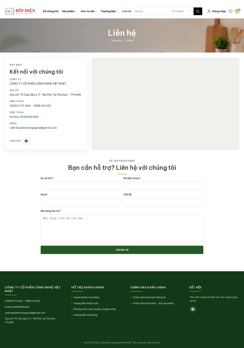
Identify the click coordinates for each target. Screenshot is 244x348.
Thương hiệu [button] (108, 11)
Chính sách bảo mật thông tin (149, 297)
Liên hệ (126, 11)
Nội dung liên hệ (51, 210)
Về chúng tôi (50, 11)
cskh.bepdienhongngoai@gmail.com (33, 127)
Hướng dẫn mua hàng (85, 314)
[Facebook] (26, 141)
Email (44, 194)
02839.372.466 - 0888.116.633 (30, 105)
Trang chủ (116, 40)
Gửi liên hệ (122, 249)
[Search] (198, 11)
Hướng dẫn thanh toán (86, 303)
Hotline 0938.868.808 (24, 116)
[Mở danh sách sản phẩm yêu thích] (231, 11)
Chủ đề (127, 194)
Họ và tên (47, 178)
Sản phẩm (68, 11)
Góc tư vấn (87, 11)
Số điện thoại (132, 178)
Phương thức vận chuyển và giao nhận (95, 309)
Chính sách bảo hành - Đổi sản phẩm (153, 303)
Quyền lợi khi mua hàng (86, 297)
